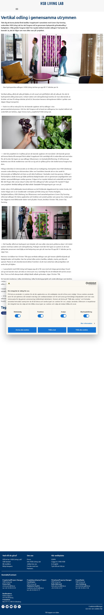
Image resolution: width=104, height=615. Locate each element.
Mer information (86, 323)
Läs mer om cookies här (94, 609)
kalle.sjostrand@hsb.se (58, 586)
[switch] (40, 315)
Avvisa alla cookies (22, 330)
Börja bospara (7, 566)
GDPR (53, 559)
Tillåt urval (52, 330)
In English (54, 564)
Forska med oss (32, 566)
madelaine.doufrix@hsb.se (35, 588)
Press (29, 559)
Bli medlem (7, 564)
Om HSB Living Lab (34, 561)
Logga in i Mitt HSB (58, 561)
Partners (30, 568)
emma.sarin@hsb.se (9, 586)
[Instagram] (15, 607)
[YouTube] (11, 607)
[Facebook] (3, 607)
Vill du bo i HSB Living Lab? (12, 559)
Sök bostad (6, 561)
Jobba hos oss (32, 564)
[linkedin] (19, 607)
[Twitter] (7, 607)
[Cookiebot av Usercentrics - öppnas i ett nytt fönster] (87, 283)
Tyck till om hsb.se (57, 566)
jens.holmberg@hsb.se (83, 586)
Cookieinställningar (95, 606)
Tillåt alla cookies (82, 330)
